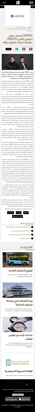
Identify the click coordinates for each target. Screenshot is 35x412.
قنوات (4, 2)
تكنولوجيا (29, 27)
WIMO (26, 212)
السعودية (10, 212)
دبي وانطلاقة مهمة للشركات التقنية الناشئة (20, 227)
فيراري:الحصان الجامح (20, 270)
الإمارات (19, 212)
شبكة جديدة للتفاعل (26, 238)
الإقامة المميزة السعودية (18, 371)
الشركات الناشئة (21, 27)
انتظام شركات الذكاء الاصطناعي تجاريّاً (21, 234)
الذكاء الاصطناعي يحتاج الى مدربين (22, 231)
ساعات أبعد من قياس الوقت (20, 337)
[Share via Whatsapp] (16, 49)
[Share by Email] (23, 49)
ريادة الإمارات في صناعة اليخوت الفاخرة (19, 302)
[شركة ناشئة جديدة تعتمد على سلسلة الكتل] (33, 7)
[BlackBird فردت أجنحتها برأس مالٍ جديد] (2, 7)
